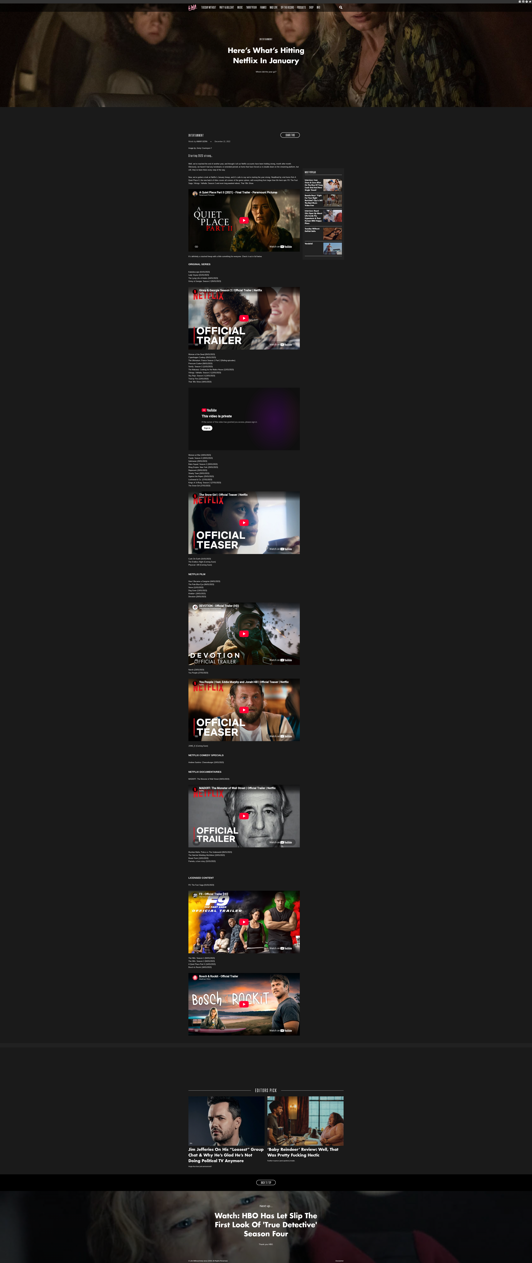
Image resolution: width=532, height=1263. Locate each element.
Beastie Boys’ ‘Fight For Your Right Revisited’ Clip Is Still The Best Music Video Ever (314, 201)
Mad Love (273, 7)
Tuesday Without (208, 7)
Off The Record (287, 7)
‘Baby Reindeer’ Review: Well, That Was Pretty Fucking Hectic (302, 1152)
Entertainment (196, 135)
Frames (263, 7)
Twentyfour (251, 7)
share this (290, 135)
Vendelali (309, 244)
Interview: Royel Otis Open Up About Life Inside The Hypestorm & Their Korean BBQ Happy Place (313, 217)
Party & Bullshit (226, 7)
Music (240, 7)
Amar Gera (201, 141)
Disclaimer (340, 1261)
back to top (266, 1182)
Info (318, 7)
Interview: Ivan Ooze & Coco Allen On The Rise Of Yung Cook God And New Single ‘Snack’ (314, 185)
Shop (311, 7)
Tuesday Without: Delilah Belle (312, 230)
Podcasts (301, 7)
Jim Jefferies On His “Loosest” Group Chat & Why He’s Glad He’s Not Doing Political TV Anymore (226, 1155)
